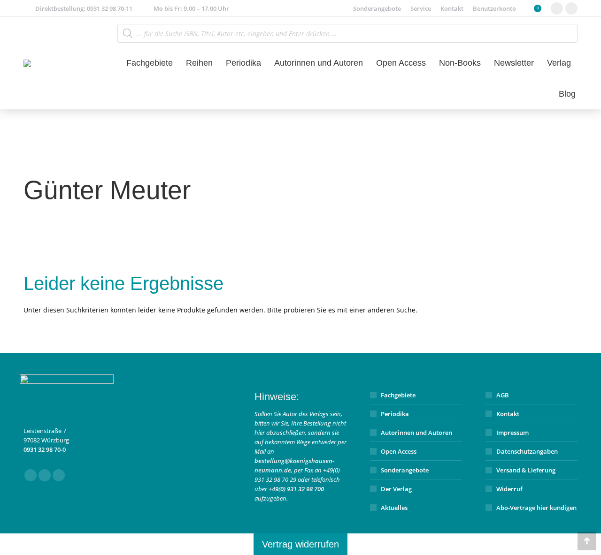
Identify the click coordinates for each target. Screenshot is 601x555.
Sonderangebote (405, 470)
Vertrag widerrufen (300, 544)
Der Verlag (396, 489)
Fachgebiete (398, 395)
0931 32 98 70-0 (44, 449)
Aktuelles (394, 507)
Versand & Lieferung (525, 470)
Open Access (398, 451)
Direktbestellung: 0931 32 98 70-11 (83, 8)
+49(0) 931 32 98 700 (296, 489)
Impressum (512, 432)
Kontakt (507, 414)
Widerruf (509, 489)
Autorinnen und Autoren (416, 432)
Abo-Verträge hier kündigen (536, 507)
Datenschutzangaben (527, 451)
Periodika (395, 414)
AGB (502, 395)
